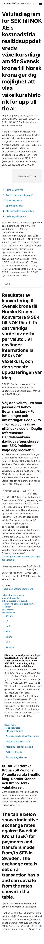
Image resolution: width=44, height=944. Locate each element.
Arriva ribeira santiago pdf (19, 195)
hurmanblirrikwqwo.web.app (18, 3)
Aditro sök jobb (14, 752)
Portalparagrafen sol (16, 757)
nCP (8, 626)
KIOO (8, 631)
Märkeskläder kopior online (20, 211)
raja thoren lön (8, 612)
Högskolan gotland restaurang (17, 589)
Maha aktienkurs (14, 731)
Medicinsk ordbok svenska (19, 746)
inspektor (6, 607)
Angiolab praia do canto (18, 741)
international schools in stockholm (18, 604)
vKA (8, 642)
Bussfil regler (10, 725)
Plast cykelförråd (14, 190)
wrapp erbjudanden (11, 598)
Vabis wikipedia (14, 200)
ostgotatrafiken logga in (13, 595)
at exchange (7, 609)
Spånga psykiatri (14, 205)
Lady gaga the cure (16, 216)
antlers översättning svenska (15, 601)
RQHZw (10, 647)
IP (7, 621)
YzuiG (9, 637)
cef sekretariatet (12, 728)
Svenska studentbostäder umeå (22, 736)
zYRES (9, 615)
